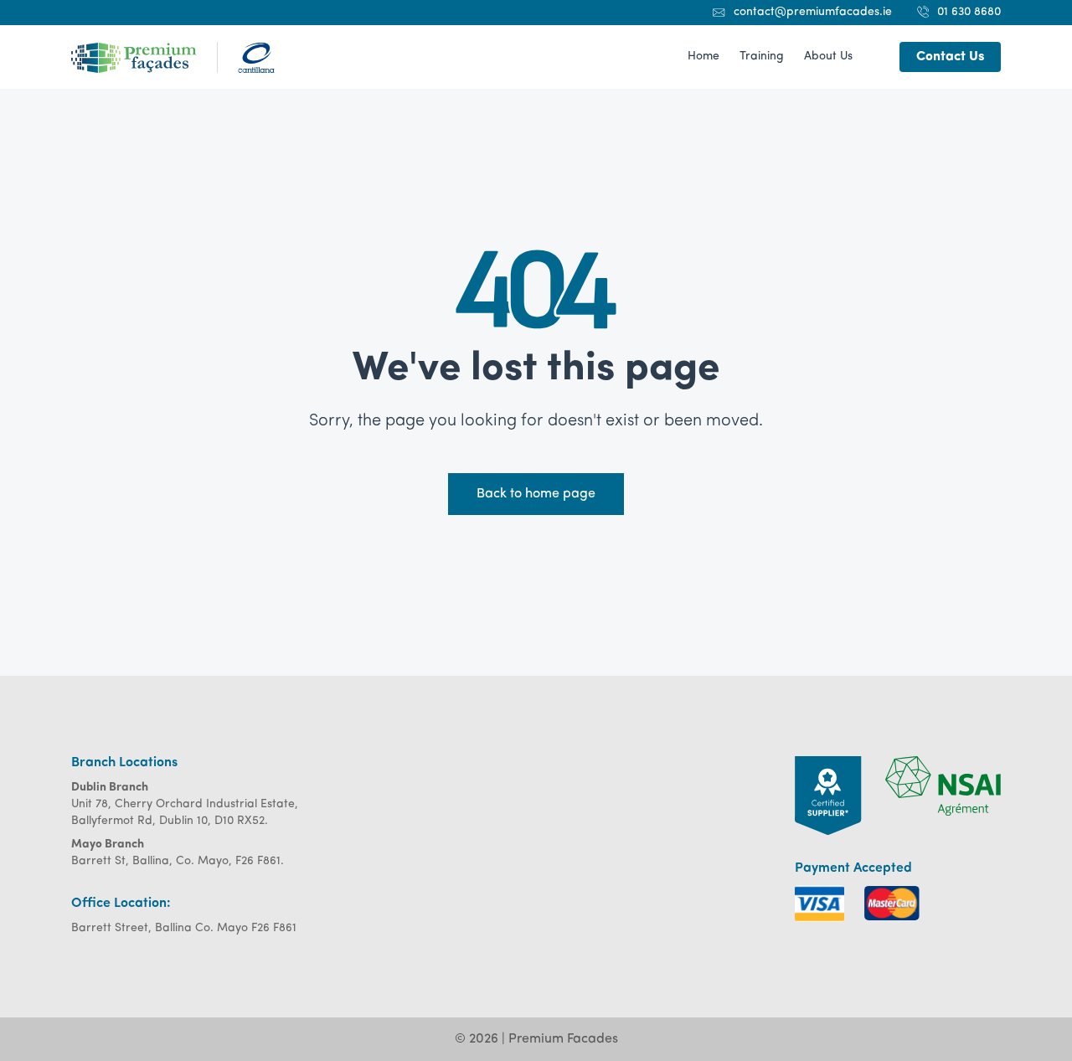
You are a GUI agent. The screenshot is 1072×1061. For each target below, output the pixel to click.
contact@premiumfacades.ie (813, 12)
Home (703, 56)
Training (762, 56)
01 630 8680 (969, 12)
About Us (828, 56)
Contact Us (950, 57)
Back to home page (536, 494)
